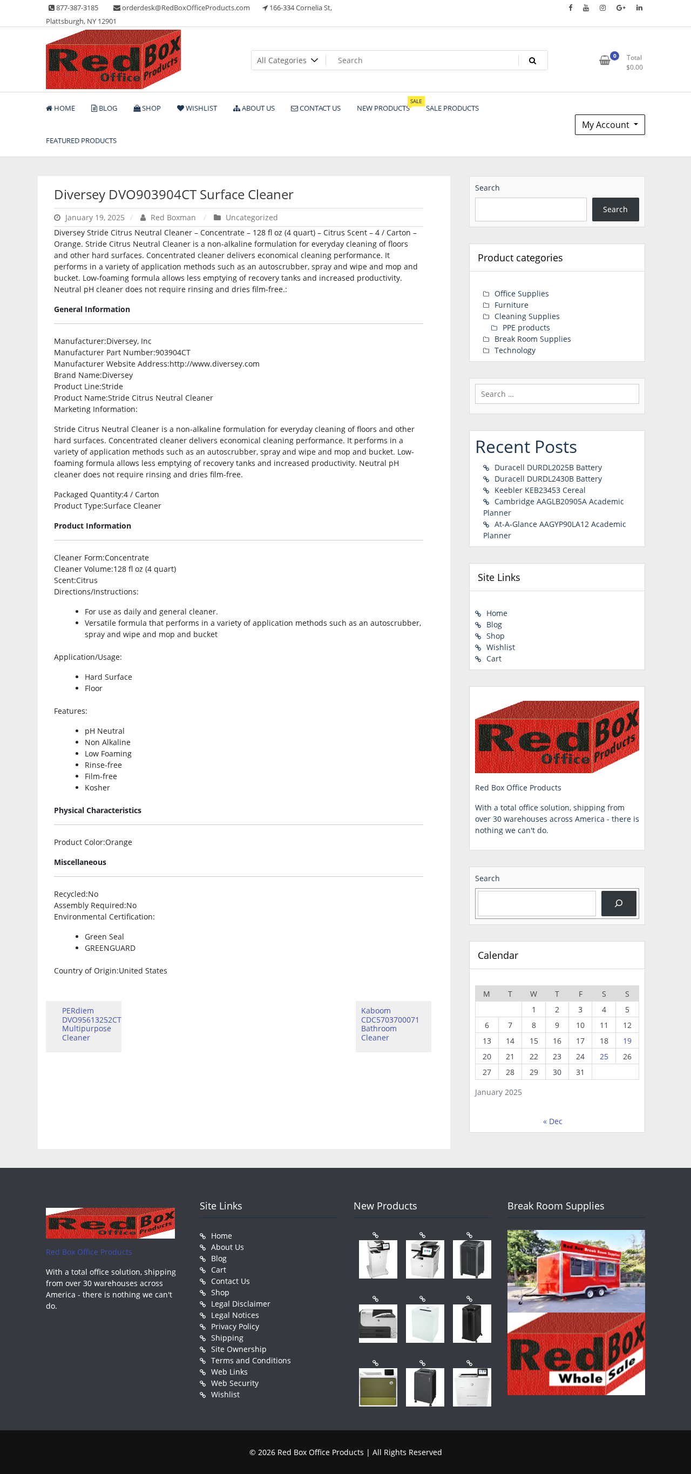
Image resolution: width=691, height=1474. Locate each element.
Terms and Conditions (251, 1360)
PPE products (526, 327)
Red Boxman (173, 217)
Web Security (235, 1383)
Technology (515, 350)
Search (487, 187)
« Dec (553, 1121)
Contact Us (230, 1281)
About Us (227, 1247)
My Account (607, 125)
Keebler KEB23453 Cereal (540, 490)
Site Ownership (239, 1349)
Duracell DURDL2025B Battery (548, 467)
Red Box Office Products (89, 1252)
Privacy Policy (235, 1326)
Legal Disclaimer (240, 1304)
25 (604, 1056)
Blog (494, 624)
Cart (494, 658)
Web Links (229, 1372)
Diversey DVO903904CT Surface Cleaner (174, 194)
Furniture (511, 305)
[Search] (618, 903)
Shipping (227, 1338)
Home (496, 613)
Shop (495, 636)
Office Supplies (521, 293)
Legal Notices (235, 1315)
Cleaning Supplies (527, 316)
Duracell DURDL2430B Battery (548, 479)
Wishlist (500, 647)
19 (627, 1041)
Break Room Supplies (532, 339)
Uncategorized (252, 217)
